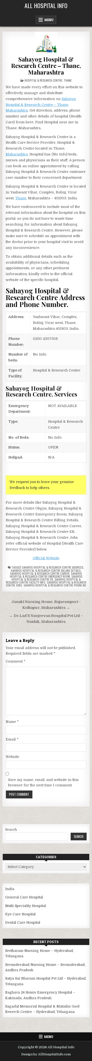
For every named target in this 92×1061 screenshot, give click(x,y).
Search (11, 829)
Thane (68, 80)
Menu (48, 20)
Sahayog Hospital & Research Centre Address (52, 567)
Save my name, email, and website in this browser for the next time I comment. (43, 782)
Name (12, 722)
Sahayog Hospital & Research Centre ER (47, 577)
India (9, 889)
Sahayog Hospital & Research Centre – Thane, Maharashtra (46, 65)
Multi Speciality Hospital (25, 906)
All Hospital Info (46, 5)
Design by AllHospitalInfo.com (46, 1054)
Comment (15, 661)
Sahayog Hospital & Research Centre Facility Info (43, 580)
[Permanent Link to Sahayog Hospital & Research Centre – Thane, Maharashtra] (46, 42)
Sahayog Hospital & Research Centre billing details (46, 570)
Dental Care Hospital (22, 922)
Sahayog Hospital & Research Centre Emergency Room (46, 574)
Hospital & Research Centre (43, 80)
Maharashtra (17, 154)
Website (12, 757)
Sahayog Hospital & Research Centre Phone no (55, 585)
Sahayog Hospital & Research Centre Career (39, 573)
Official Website (46, 558)
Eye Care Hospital (20, 914)
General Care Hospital (24, 897)
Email (12, 739)
